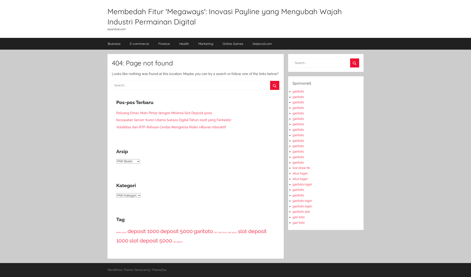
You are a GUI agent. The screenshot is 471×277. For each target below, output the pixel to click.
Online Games (233, 44)
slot (215, 232)
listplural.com (262, 44)
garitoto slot (301, 211)
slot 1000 (222, 232)
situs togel (300, 173)
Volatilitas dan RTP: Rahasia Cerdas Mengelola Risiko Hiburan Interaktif (171, 127)
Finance (164, 44)
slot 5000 (232, 232)
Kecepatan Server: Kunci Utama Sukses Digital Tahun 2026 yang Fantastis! (173, 120)
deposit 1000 (143, 231)
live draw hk (301, 168)
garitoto (203, 231)
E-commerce (139, 44)
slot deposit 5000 (150, 240)
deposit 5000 (176, 231)
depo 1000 (121, 232)
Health (184, 44)
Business (114, 44)
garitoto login (302, 184)
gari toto (299, 217)
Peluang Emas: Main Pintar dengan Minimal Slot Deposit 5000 (164, 113)
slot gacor (178, 242)
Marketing (205, 44)
